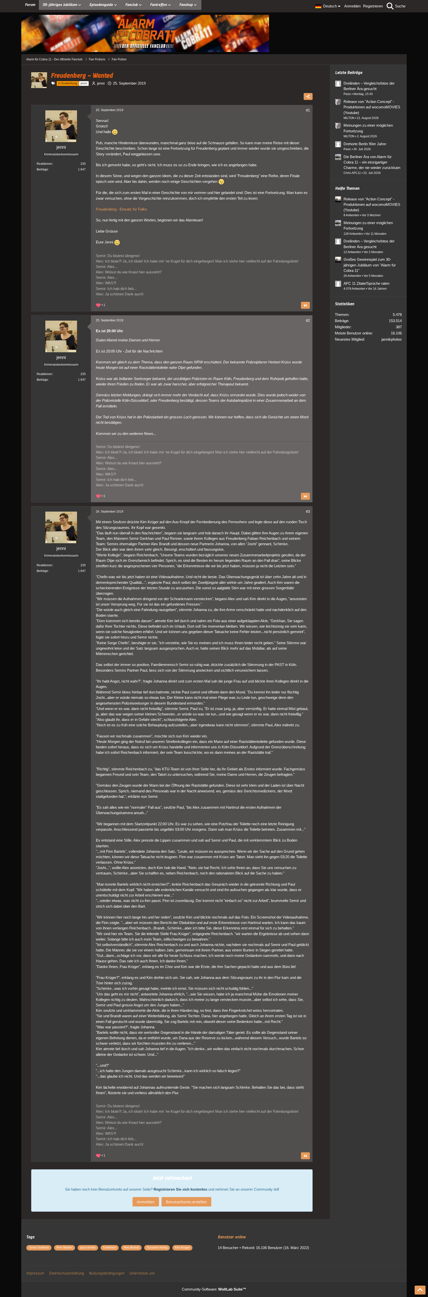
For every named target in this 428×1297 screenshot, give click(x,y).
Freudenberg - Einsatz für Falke (121, 209)
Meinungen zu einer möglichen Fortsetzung (368, 128)
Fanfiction (109, 1247)
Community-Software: (214, 1289)
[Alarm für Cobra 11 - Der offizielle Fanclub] (213, 33)
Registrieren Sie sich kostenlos (180, 1189)
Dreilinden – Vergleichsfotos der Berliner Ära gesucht (369, 86)
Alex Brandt (131, 1247)
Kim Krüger (182, 1247)
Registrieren (373, 6)
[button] (328, 6)
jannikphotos (391, 339)
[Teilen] (308, 96)
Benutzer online (231, 1237)
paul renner (88, 1247)
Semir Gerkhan (39, 1247)
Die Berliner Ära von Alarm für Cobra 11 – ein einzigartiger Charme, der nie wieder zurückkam (372, 162)
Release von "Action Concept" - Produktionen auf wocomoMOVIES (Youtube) (372, 107)
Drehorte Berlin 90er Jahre (365, 144)
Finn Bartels (64, 1247)
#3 (308, 511)
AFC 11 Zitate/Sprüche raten (366, 283)
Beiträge (42, 169)
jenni (101, 83)
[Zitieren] (305, 305)
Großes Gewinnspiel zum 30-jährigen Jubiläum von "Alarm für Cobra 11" (370, 264)
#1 (308, 110)
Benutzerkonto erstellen (186, 1201)
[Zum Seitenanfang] (420, 1290)
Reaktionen (44, 163)
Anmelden (352, 6)
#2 (308, 320)
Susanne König (157, 1247)
